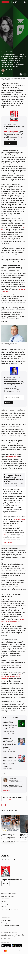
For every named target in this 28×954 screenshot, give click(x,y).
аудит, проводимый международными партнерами (11, 676)
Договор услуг (5, 898)
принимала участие (19, 519)
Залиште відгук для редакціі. (10, 799)
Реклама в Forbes (5, 920)
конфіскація (9, 805)
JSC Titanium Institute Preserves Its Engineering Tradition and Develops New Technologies (9, 836)
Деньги (3, 51)
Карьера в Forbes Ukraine (7, 896)
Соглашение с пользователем (9, 893)
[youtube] (14, 859)
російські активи (17, 805)
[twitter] (2, 859)
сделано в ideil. (22, 950)
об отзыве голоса (12, 456)
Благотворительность (7, 923)
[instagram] (8, 859)
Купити (10, 143)
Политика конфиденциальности (10, 909)
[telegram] (11, 859)
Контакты (4, 891)
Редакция (4, 914)
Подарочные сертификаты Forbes (10, 925)
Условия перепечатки (7, 904)
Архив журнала (5, 917)
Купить (5, 883)
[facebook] (5, 859)
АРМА (3, 805)
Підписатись (8, 402)
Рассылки (4, 906)
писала (5, 534)
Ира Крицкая (8, 69)
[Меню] (25, 2)
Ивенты (3, 901)
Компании (5, 733)
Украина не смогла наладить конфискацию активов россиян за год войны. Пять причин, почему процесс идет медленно (9, 761)
